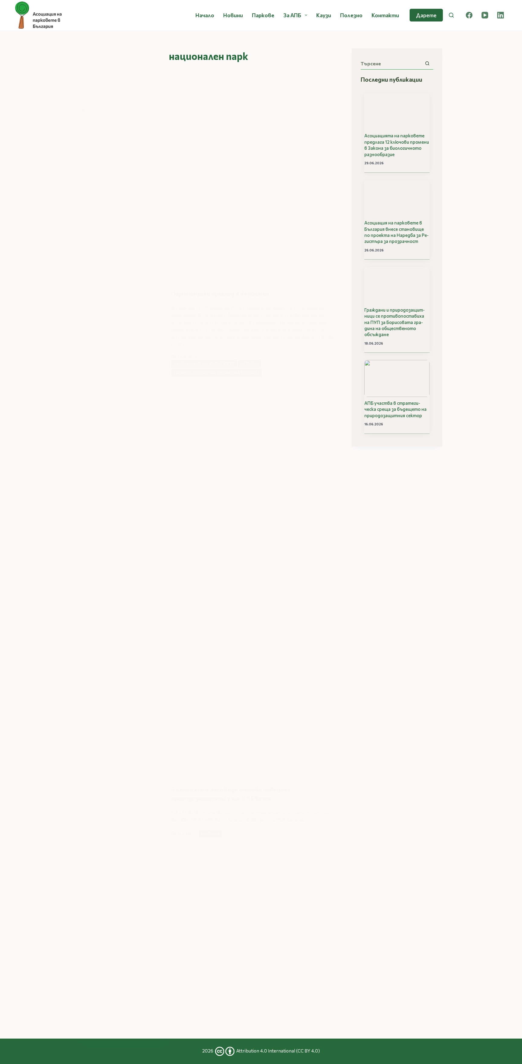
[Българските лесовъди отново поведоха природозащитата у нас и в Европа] (121, 811)
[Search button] (427, 63)
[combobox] (391, 63)
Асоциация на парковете (204, 363)
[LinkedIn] (500, 15)
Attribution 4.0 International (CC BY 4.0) (278, 1050)
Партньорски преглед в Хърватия (220, 293)
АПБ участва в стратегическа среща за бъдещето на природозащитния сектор (395, 409)
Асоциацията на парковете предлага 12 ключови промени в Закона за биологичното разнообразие (396, 145)
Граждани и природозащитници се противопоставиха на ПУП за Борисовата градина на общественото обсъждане (394, 322)
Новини (233, 15)
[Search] (451, 15)
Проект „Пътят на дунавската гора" (216, 372)
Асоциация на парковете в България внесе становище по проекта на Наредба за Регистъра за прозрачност (396, 232)
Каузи (323, 15)
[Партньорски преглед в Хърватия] (121, 333)
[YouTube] (485, 15)
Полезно (351, 15)
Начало (204, 15)
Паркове (263, 15)
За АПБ (292, 15)
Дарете (426, 15)
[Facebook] (469, 15)
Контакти (385, 15)
